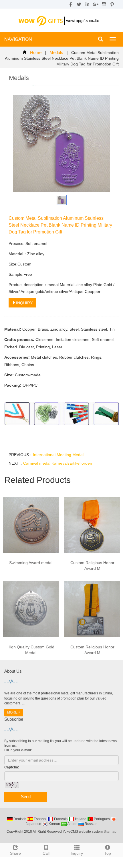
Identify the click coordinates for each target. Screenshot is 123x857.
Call (46, 853)
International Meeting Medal (58, 454)
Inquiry (77, 853)
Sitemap (110, 832)
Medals (56, 52)
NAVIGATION (18, 39)
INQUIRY (24, 303)
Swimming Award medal (30, 562)
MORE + (13, 712)
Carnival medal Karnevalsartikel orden (57, 463)
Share (15, 853)
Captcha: (11, 767)
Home (35, 52)
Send (26, 796)
